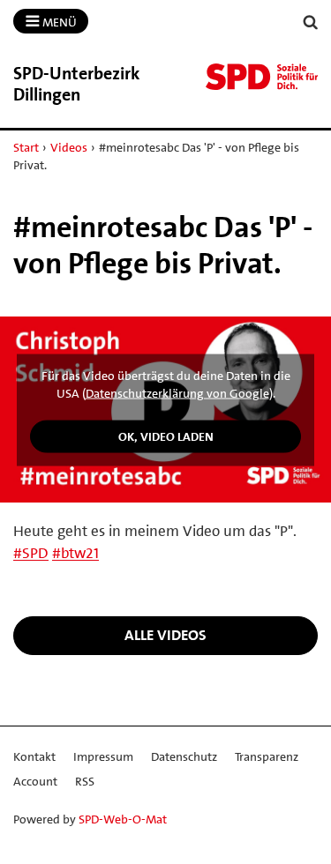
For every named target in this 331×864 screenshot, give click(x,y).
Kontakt (34, 756)
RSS (84, 781)
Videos (68, 147)
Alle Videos (165, 634)
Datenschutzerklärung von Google (177, 392)
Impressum (103, 756)
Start (26, 147)
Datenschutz (184, 756)
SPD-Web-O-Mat (123, 819)
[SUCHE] (311, 22)
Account (35, 781)
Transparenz (266, 756)
